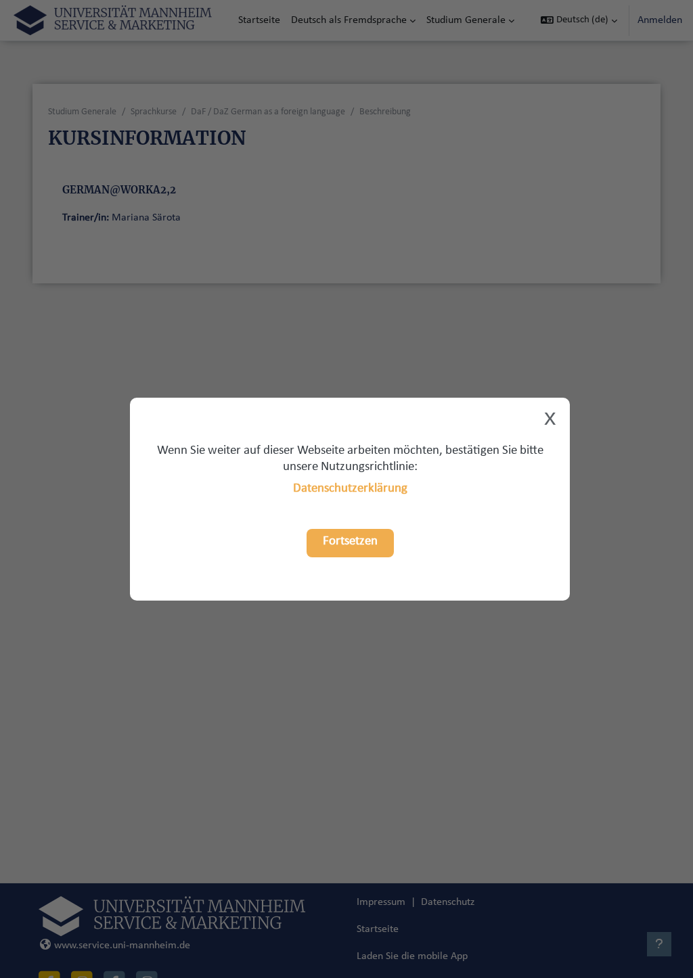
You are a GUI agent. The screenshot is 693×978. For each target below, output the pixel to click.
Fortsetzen (350, 541)
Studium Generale (82, 112)
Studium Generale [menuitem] (466, 20)
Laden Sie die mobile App (412, 956)
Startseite (378, 929)
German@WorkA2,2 (119, 189)
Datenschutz (447, 902)
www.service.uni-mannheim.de (122, 945)
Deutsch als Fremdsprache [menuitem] (349, 20)
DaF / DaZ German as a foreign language (268, 112)
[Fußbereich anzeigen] (659, 944)
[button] (579, 20)
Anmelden (660, 20)
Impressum (381, 902)
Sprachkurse (154, 112)
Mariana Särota (146, 217)
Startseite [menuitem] (259, 20)
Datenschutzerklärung (350, 488)
